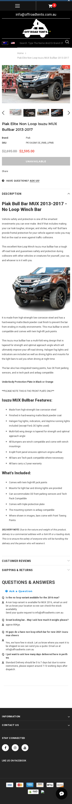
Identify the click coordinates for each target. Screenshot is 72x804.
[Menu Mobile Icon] (17, 6)
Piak (28, 138)
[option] (36, 84)
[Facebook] (5, 747)
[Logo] (36, 28)
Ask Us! (35, 180)
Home (20, 53)
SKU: (4, 142)
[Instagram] (15, 747)
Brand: (5, 138)
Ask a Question (20, 591)
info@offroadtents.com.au (36, 14)
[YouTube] (25, 747)
